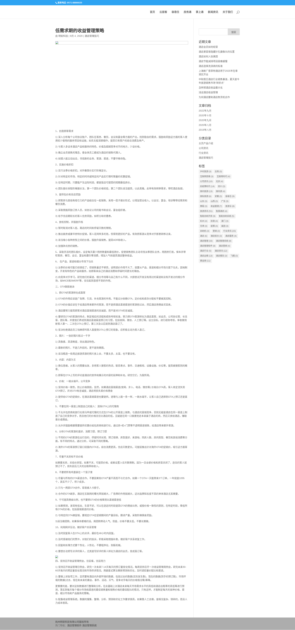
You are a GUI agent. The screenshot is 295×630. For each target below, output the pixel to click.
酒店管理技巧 (92, 36)
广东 (224, 201)
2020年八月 (205, 125)
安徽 (218, 196)
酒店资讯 (221, 251)
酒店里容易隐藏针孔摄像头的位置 (217, 51)
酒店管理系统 (223, 241)
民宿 (214, 221)
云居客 (163, 12)
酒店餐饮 (221, 256)
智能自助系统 (226, 216)
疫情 (214, 226)
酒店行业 (205, 251)
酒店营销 (224, 246)
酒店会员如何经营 (208, 46)
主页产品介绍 (206, 143)
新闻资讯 (213, 12)
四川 (221, 186)
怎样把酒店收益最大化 (211, 87)
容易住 (175, 12)
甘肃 (203, 226)
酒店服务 (231, 236)
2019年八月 (205, 129)
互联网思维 (206, 176)
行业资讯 (203, 153)
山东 (203, 201)
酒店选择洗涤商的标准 (211, 66)
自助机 (204, 231)
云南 (218, 171)
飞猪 (234, 256)
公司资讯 (203, 148)
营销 (216, 231)
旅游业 (230, 206)
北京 (219, 181)
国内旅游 (206, 191)
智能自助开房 (207, 216)
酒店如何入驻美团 (208, 56)
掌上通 (199, 12)
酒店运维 (206, 256)
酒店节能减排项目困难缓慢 (213, 61)
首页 (152, 12)
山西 (214, 201)
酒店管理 (206, 241)
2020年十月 (205, 115)
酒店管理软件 (207, 246)
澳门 (224, 221)
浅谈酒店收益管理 (208, 92)
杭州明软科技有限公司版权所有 (72, 621)
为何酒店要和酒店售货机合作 (214, 97)
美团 (224, 226)
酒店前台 (216, 236)
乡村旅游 (205, 171)
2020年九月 (205, 120)
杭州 (203, 221)
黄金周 (205, 261)
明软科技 (63, 36)
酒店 (203, 236)
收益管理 (216, 206)
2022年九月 (205, 110)
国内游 (220, 191)
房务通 (187, 12)
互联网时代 (223, 176)
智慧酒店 (221, 211)
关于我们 (228, 12)
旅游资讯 (206, 211)
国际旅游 (205, 196)
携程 (203, 206)
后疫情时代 (207, 186)
